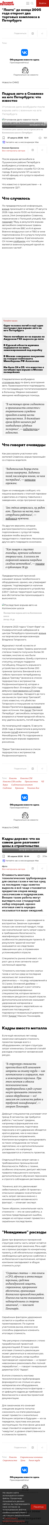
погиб (14, 732)
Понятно (39, 1507)
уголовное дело (11, 382)
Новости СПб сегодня (12, 781)
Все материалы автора (13, 150)
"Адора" (12, 1016)
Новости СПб (26, 778)
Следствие (7, 788)
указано (40, 564)
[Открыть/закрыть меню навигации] (27, 3)
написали (30, 480)
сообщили (19, 241)
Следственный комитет (22, 784)
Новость (13, 778)
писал (27, 710)
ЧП (42, 781)
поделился (11, 518)
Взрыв (5, 784)
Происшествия (31, 781)
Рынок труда (34, 1460)
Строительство (10, 1460)
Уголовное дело (33, 788)
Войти (42, 3)
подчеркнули (30, 429)
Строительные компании (31, 1457)
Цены (23, 1460)
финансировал (32, 707)
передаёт (7, 222)
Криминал (19, 788)
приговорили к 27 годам (26, 691)
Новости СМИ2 (10, 82)
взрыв (5, 209)
